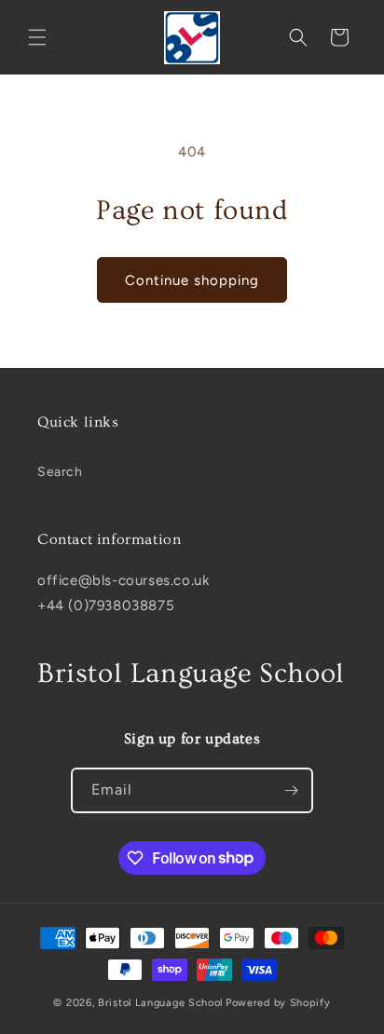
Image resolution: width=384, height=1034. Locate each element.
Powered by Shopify (278, 1003)
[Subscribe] (290, 790)
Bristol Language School (160, 1003)
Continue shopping (192, 280)
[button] (37, 37)
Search (60, 472)
